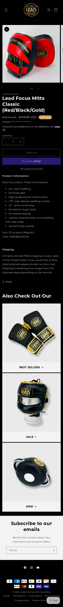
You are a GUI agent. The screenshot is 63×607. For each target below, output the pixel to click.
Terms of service (52, 596)
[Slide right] (38, 88)
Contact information (41, 600)
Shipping (6, 121)
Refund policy (19, 596)
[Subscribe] (53, 550)
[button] (6, 10)
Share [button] (8, 281)
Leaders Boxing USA (29, 592)
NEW (29, 506)
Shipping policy (22, 600)
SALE (29, 436)
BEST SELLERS (29, 367)
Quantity (7, 135)
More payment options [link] (31, 168)
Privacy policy (35, 596)
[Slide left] (24, 88)
